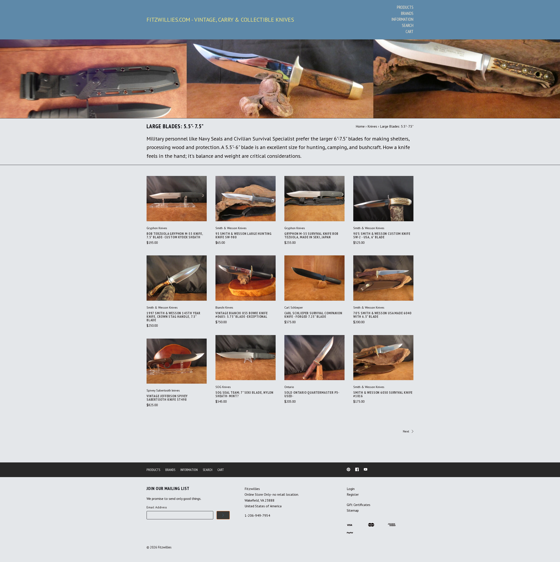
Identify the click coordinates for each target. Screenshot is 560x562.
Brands (407, 13)
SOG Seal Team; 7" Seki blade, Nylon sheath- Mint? (244, 394)
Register (353, 494)
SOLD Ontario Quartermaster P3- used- (311, 394)
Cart (409, 31)
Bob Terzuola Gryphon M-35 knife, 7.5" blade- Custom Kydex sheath (175, 235)
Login (351, 488)
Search (407, 25)
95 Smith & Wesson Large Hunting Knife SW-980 (243, 235)
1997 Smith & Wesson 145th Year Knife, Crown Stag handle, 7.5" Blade (173, 316)
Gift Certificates (358, 504)
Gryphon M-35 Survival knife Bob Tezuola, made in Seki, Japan (311, 235)
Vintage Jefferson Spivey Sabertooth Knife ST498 (167, 398)
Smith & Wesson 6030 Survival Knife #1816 (383, 394)
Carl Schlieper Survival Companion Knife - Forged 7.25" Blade (313, 315)
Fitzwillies (165, 547)
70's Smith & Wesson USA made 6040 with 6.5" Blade (382, 315)
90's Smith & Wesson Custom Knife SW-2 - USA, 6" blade (381, 235)
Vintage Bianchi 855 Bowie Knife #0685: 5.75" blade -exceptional (241, 315)
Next (406, 431)
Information (402, 19)
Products (405, 7)
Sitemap (353, 510)
